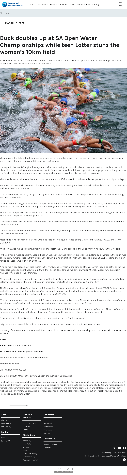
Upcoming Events (29, 423)
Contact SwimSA (50, 444)
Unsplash (122, 456)
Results (25, 430)
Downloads (48, 430)
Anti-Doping (6, 427)
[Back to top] (124, 460)
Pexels (113, 456)
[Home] (13, 5)
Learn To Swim (49, 423)
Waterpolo (26, 447)
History (4, 420)
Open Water (27, 444)
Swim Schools (49, 427)
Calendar (47, 433)
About (31, 4)
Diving (24, 450)
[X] (114, 448)
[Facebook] (124, 448)
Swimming (26, 441)
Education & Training (88, 4)
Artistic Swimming (29, 454)
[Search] (121, 5)
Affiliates (47, 447)
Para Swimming (28, 457)
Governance (6, 423)
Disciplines (42, 4)
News (72, 4)
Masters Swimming (29, 460)
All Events (26, 426)
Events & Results (58, 4)
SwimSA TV (5, 441)
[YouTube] (119, 448)
